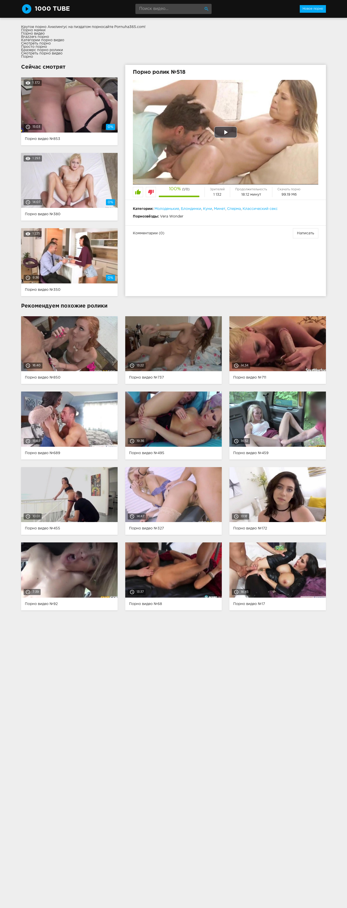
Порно (27, 56)
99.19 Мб (289, 194)
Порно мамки (33, 30)
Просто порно (34, 46)
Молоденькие (166, 208)
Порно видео (33, 33)
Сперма (234, 208)
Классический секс (260, 208)
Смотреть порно (36, 43)
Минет (219, 208)
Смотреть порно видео (41, 53)
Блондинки (191, 208)
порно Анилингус (51, 26)
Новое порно (313, 8)
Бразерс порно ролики (42, 50)
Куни (207, 208)
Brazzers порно (35, 36)
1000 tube (52, 9)
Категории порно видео (42, 40)
